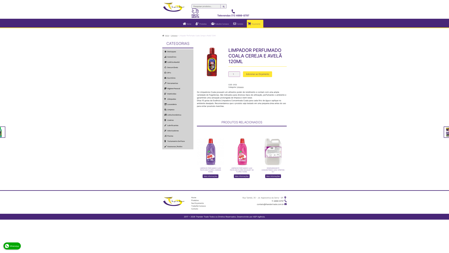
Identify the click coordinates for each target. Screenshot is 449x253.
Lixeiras (170, 120)
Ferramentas (172, 83)
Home (189, 24)
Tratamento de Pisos (176, 141)
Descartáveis (172, 67)
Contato (240, 24)
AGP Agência (259, 217)
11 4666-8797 (278, 201)
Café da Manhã (173, 62)
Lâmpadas (171, 99)
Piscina (170, 136)
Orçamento (256, 24)
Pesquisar (224, 7)
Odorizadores (173, 130)
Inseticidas (171, 94)
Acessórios (171, 57)
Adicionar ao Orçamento (257, 74)
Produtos (202, 24)
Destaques (171, 51)
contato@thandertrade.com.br (270, 204)
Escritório (171, 78)
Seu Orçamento (197, 203)
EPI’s (169, 72)
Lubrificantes (172, 125)
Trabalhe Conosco (222, 24)
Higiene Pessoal (173, 88)
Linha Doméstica (174, 115)
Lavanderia (172, 104)
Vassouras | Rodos (174, 146)
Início (167, 36)
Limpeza (174, 36)
